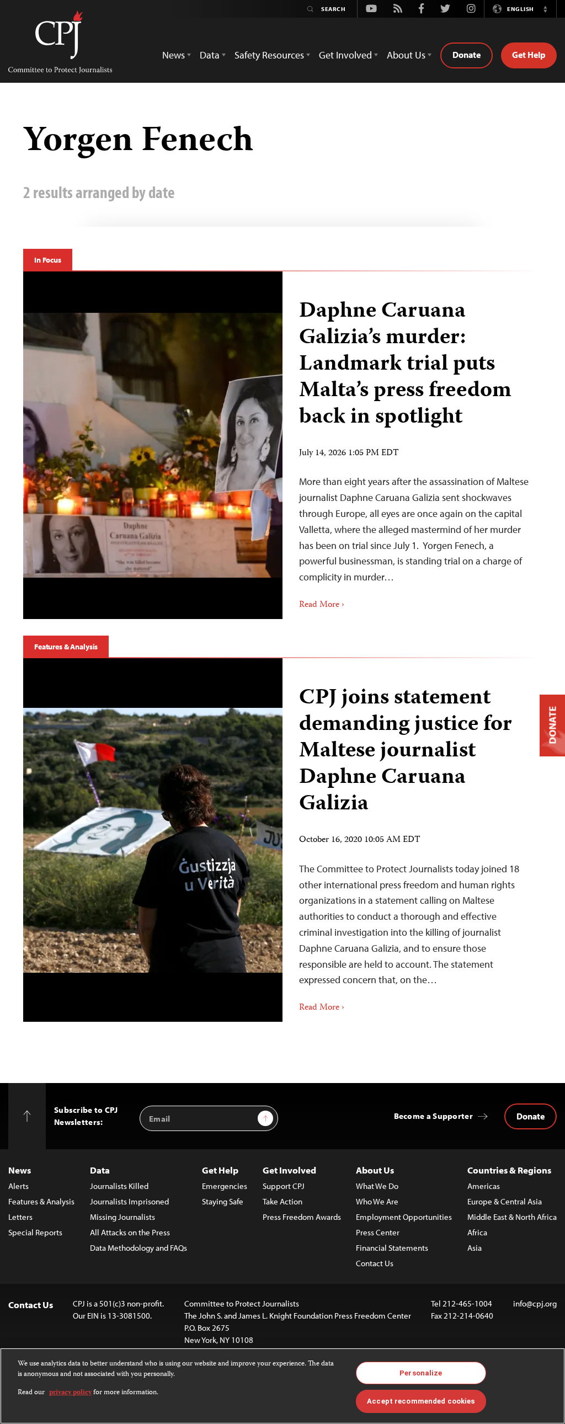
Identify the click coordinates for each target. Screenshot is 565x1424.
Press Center (377, 1232)
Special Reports (35, 1232)
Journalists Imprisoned (129, 1201)
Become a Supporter (433, 1116)
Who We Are (377, 1201)
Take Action (282, 1201)
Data (100, 1170)
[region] (282, 1386)
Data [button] (210, 55)
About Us (375, 1170)
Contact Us (374, 1263)
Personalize (420, 1373)
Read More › (321, 605)
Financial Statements (392, 1247)
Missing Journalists (122, 1217)
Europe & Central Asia (504, 1201)
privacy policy (70, 1393)
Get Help (529, 54)
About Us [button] (406, 55)
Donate (466, 54)
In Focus (47, 260)
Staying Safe (222, 1201)
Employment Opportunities (404, 1217)
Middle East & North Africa (512, 1217)
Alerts (18, 1186)
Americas (483, 1186)
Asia (474, 1247)
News (19, 1170)
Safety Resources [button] (269, 55)
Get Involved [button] (345, 55)
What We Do (377, 1186)
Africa (477, 1232)
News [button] (173, 55)
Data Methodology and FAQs (138, 1247)
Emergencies (224, 1186)
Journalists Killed (119, 1186)
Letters (20, 1217)
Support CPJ (284, 1186)
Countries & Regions (509, 1170)
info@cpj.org (535, 1303)
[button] (545, 9)
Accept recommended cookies (421, 1401)
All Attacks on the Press (130, 1232)
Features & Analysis (66, 647)
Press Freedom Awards (302, 1217)
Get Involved (289, 1170)
